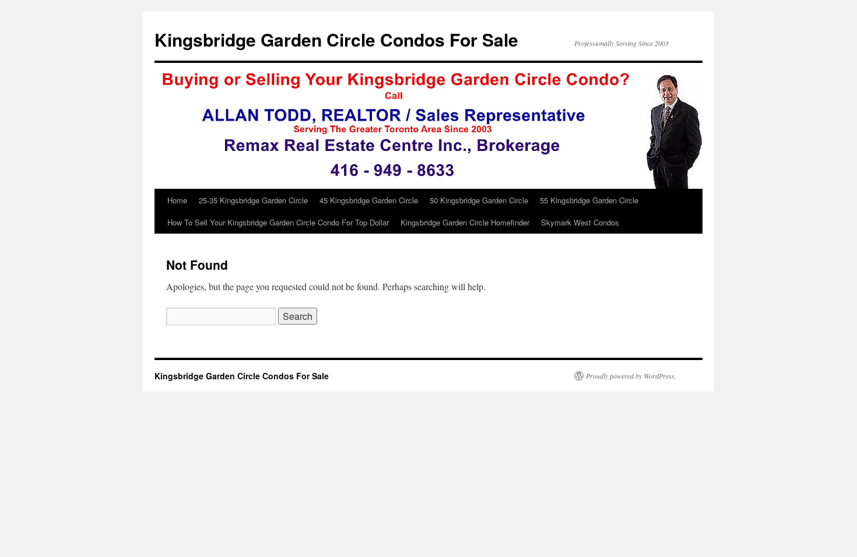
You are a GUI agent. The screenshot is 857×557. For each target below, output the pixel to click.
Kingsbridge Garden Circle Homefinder (465, 222)
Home (177, 200)
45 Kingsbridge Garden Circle (368, 200)
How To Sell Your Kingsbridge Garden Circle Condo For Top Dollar (278, 222)
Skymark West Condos (580, 222)
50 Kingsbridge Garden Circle (479, 200)
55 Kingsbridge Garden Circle (589, 200)
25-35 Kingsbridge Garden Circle (253, 200)
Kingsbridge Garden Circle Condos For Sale (336, 39)
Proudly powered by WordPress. (631, 375)
